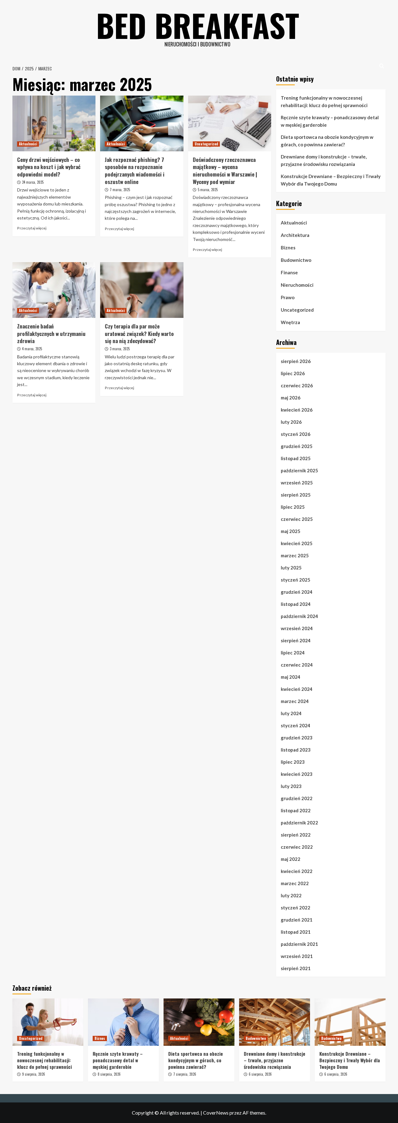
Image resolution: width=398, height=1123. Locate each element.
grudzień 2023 (296, 737)
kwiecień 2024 (296, 689)
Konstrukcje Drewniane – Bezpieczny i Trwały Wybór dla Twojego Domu (331, 179)
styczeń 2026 (295, 434)
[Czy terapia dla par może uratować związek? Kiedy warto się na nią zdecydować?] (141, 290)
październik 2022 (299, 822)
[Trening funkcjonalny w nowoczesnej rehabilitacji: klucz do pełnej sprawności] (47, 1022)
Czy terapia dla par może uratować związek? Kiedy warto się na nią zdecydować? (139, 333)
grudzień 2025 (296, 446)
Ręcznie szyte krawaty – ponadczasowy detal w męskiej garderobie (330, 121)
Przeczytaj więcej (31, 228)
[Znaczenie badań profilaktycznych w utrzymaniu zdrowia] (53, 290)
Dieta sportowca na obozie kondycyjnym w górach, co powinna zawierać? (327, 140)
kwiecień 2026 (296, 410)
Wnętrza (290, 322)
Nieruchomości (297, 285)
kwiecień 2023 (296, 774)
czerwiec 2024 (297, 665)
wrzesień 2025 (297, 482)
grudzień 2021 (296, 919)
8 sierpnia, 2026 (109, 1074)
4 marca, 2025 (32, 348)
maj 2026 (290, 397)
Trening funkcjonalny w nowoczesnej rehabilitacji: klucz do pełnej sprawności (324, 101)
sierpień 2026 (296, 361)
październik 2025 (299, 470)
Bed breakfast (197, 25)
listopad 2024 (296, 604)
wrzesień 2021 (297, 956)
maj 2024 (290, 677)
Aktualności (28, 143)
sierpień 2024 (296, 640)
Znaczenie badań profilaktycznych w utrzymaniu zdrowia (51, 333)
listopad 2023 (296, 750)
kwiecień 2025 (296, 543)
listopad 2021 (296, 932)
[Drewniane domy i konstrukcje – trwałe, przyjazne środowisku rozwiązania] (274, 1022)
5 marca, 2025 (208, 189)
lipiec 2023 (293, 762)
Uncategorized (206, 143)
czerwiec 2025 (297, 519)
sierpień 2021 (296, 968)
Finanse (289, 272)
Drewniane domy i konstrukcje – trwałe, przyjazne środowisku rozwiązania (324, 160)
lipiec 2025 (293, 507)
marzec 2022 (295, 883)
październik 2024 (299, 616)
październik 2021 (299, 944)
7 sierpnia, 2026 (184, 1074)
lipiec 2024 (293, 652)
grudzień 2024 (296, 592)
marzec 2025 (295, 555)
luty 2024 (291, 713)
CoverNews (216, 1113)
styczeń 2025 (295, 580)
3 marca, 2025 (120, 348)
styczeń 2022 (295, 907)
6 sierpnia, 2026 (260, 1074)
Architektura (295, 235)
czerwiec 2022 (297, 847)
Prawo (287, 297)
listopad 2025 (296, 458)
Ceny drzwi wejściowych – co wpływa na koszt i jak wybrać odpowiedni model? (49, 167)
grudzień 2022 (296, 798)
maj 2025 (290, 531)
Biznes (288, 247)
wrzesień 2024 (297, 628)
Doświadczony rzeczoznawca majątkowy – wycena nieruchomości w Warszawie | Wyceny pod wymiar (225, 171)
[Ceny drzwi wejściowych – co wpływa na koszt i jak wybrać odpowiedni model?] (53, 123)
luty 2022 (291, 895)
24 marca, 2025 (33, 182)
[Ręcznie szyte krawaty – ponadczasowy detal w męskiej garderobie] (123, 1022)
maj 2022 (290, 859)
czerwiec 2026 (297, 385)
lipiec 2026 (293, 373)
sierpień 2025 (296, 495)
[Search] (382, 65)
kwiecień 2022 (296, 871)
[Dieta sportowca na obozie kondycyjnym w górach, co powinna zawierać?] (199, 1022)
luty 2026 (291, 422)
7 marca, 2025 (120, 189)
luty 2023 (291, 786)
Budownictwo (296, 260)
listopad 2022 (296, 810)
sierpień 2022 (296, 835)
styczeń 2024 (295, 725)
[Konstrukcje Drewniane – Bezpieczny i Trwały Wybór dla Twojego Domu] (350, 1022)
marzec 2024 (295, 701)
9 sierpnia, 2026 (33, 1074)
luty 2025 (291, 567)
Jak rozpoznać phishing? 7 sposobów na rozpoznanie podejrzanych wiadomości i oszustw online (134, 171)
